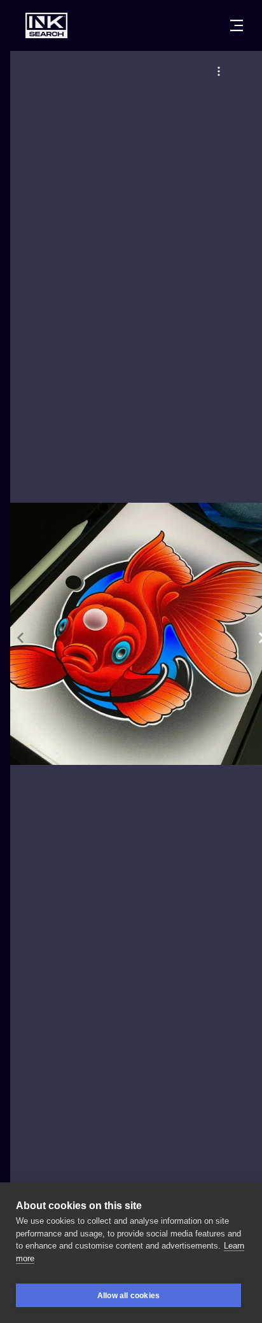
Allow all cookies (128, 1295)
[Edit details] (218, 71)
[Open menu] (236, 25)
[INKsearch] (46, 25)
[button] (218, 71)
